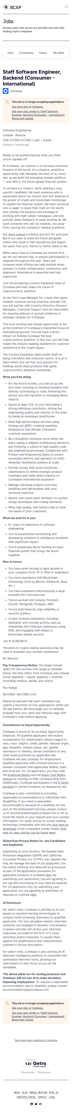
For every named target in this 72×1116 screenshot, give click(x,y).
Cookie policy (44, 1072)
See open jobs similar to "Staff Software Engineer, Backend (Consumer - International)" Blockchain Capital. (38, 115)
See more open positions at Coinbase (36, 1040)
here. (33, 894)
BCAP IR (53, 1092)
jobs (10, 53)
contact (42, 1096)
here (49, 875)
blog (24, 1092)
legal (52, 1096)
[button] (66, 6)
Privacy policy (28, 1072)
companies (26, 53)
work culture (16, 234)
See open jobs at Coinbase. (28, 106)
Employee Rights (19, 775)
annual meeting (38, 1092)
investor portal (26, 1096)
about (17, 1092)
